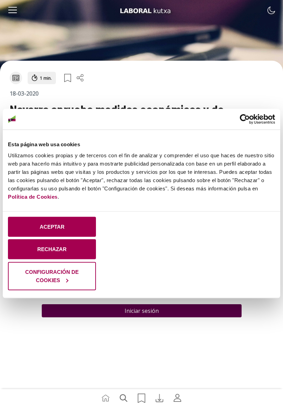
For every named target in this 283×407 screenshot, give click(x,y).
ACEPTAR (52, 226)
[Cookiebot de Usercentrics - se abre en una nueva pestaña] (245, 119)
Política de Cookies (33, 196)
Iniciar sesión (142, 311)
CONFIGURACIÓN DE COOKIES (52, 276)
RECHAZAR (52, 249)
